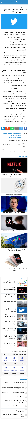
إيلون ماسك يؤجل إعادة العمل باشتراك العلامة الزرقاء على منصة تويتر (9, 310)
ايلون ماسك (17, 133)
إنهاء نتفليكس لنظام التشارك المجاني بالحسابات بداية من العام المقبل (9, 289)
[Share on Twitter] (21, 128)
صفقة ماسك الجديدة (14, 137)
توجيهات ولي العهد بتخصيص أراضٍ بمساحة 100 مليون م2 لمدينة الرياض (9, 344)
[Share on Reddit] (7, 128)
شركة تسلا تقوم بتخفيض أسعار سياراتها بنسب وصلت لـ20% (9, 323)
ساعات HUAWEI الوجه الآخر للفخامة (14, 194)
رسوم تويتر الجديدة (8, 133)
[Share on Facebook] (25, 128)
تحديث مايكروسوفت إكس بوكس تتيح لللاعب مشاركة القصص (14, 151)
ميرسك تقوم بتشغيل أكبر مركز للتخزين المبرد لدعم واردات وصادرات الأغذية (9, 337)
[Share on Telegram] (3, 128)
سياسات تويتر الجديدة (14, 135)
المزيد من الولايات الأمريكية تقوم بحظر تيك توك (14, 230)
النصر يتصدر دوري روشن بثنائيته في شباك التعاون (13, 392)
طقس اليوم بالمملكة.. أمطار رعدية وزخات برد (14, 396)
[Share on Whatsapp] (12, 128)
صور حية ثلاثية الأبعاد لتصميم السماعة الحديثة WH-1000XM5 (14, 145)
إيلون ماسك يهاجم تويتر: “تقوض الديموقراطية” (14, 212)
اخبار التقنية (20, 7)
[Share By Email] (16, 128)
